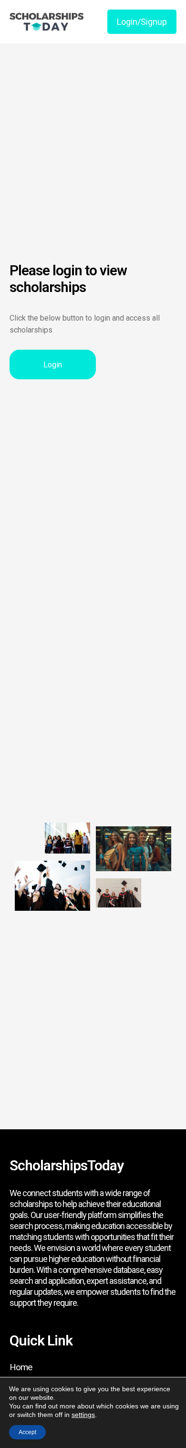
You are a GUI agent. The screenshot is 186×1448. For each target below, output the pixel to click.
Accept (27, 1432)
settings (83, 1414)
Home (21, 1367)
